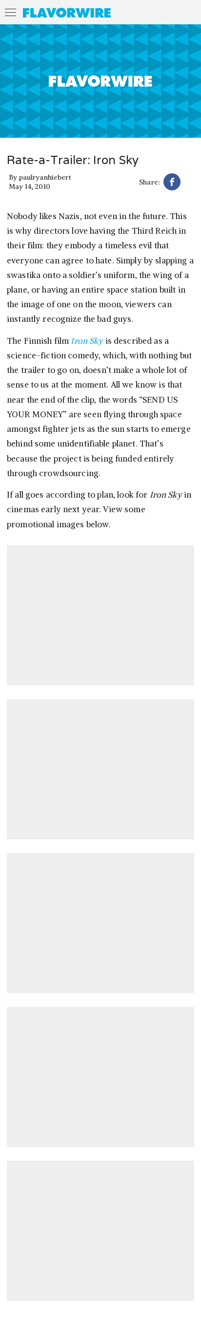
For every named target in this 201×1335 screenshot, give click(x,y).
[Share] (172, 183)
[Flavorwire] (67, 12)
